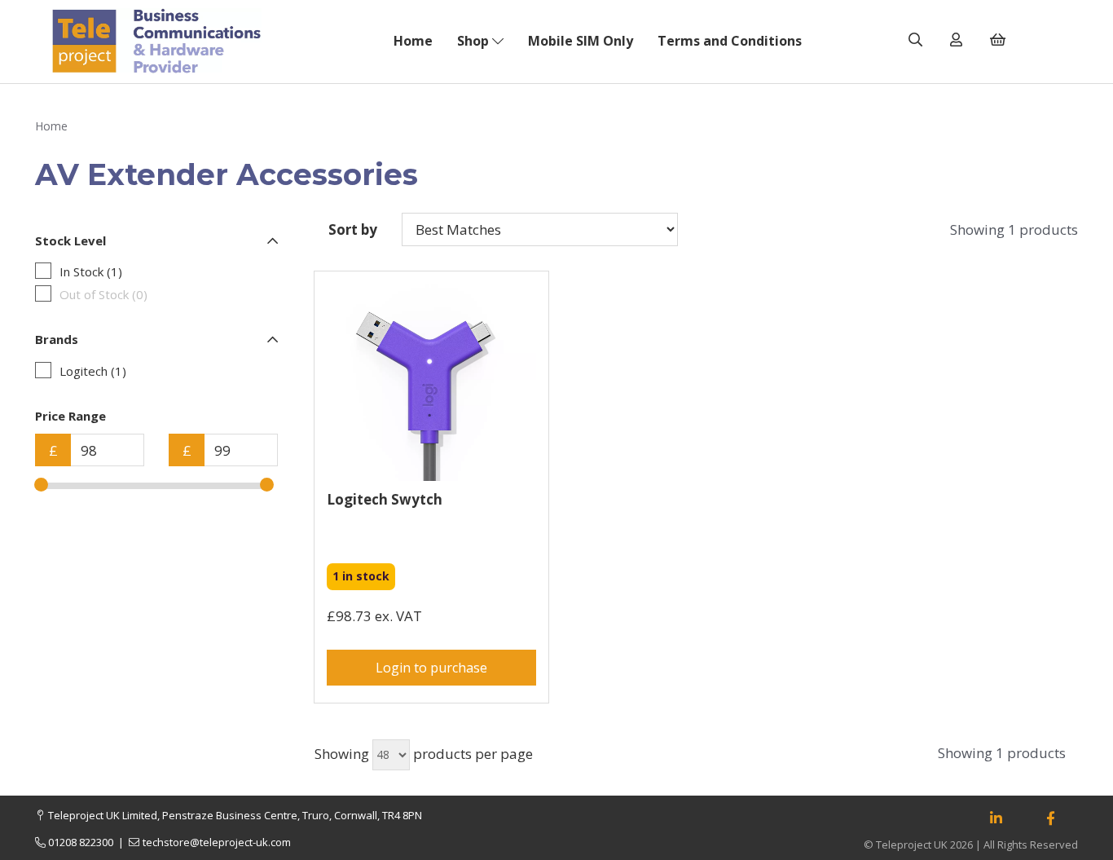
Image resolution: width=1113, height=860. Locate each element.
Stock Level (70, 240)
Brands (56, 339)
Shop (474, 41)
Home (413, 41)
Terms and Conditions (730, 41)
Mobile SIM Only (580, 41)
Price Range (70, 416)
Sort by (352, 229)
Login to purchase (431, 668)
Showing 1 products (1014, 229)
